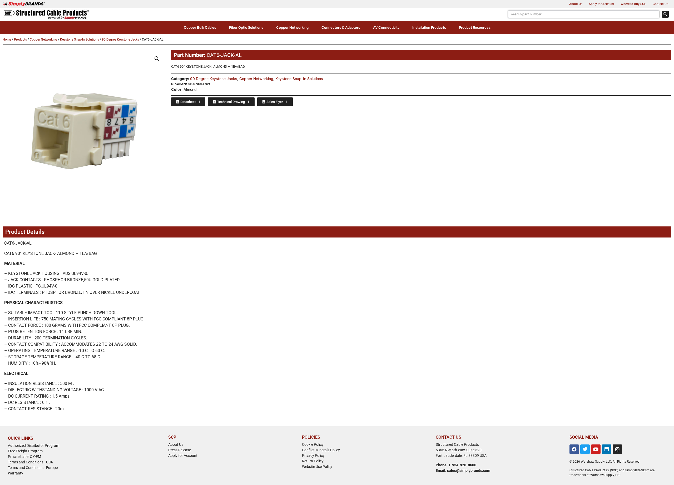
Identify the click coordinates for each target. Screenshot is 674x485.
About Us (575, 4)
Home (7, 39)
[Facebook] (574, 449)
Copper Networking (43, 39)
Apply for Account (601, 4)
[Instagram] (617, 449)
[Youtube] (596, 449)
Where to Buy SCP (633, 4)
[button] (200, 28)
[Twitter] (585, 449)
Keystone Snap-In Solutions (79, 39)
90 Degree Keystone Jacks (120, 39)
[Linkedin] (606, 449)
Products (20, 39)
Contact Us (660, 4)
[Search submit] (665, 14)
